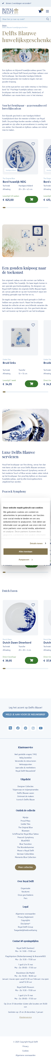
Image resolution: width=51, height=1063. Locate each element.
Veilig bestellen (25, 757)
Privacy (26, 1046)
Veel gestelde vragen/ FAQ (25, 754)
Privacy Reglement (25, 917)
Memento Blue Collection (25, 857)
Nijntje (25, 817)
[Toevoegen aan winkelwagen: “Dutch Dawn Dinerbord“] (31, 660)
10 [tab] (29, 207)
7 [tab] (20, 207)
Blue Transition (25, 844)
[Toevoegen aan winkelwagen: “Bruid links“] (31, 383)
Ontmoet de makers (25, 796)
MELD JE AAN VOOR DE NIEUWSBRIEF (25, 714)
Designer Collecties (25, 786)
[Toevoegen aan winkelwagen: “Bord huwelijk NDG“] (31, 199)
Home (4, 26)
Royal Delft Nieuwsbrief (25, 771)
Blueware (25, 830)
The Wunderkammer (25, 847)
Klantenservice (25, 1017)
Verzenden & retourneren (25, 761)
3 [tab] (9, 207)
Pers (25, 898)
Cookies (25, 1051)
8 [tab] (23, 207)
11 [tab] (33, 207)
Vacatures (25, 891)
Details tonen (36, 543)
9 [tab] (25, 207)
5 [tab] (15, 207)
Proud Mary (25, 821)
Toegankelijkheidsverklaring (25, 930)
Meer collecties (25, 867)
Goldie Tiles (25, 824)
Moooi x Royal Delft (25, 850)
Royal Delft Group (25, 927)
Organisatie (25, 888)
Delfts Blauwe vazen (25, 793)
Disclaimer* (25, 923)
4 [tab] (12, 207)
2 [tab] (6, 207)
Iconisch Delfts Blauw (25, 799)
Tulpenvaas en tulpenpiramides (25, 789)
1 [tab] (4, 207)
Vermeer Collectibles (25, 854)
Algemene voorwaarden (25, 914)
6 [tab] (17, 207)
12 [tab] (36, 207)
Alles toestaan (25, 551)
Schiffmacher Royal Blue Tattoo (25, 834)
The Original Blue (25, 827)
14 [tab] (44, 207)
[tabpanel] (20, 173)
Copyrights (25, 920)
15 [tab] (48, 207)
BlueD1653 (25, 840)
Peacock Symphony (25, 837)
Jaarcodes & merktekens (25, 767)
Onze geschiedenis (25, 895)
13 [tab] (40, 207)
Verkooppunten (25, 764)
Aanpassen (24, 559)
